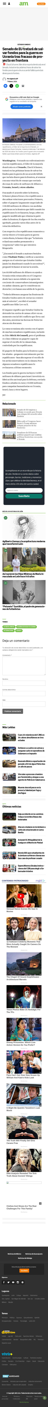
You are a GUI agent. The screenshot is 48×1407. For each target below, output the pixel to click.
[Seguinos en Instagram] (18, 1282)
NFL (35, 1339)
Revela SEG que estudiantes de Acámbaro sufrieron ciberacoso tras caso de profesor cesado (31, 856)
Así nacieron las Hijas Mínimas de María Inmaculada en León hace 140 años (23, 575)
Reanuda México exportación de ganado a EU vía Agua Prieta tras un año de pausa (31, 764)
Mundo (10, 1302)
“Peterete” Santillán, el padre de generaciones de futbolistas (23, 608)
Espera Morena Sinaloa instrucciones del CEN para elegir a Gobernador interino (31, 868)
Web (3, 700)
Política (12, 1317)
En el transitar (19, 1361)
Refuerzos (39, 1336)
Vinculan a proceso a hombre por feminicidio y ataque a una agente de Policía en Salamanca (31, 777)
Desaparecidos (6, 1321)
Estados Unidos (24, 44)
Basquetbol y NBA (26, 1339)
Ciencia (15, 1321)
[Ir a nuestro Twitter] (8, 1282)
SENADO (18, 630)
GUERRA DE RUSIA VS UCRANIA (26, 627)
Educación (41, 1361)
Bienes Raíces (6, 1384)
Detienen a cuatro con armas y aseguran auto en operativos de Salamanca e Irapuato (31, 751)
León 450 (32, 1321)
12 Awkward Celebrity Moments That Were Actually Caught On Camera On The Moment (24, 944)
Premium (5, 1317)
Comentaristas (7, 1339)
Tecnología (23, 1321)
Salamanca (33, 1295)
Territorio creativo (36, 1358)
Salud (34, 1361)
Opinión (36, 1317)
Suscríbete (41, 4)
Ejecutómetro (28, 1317)
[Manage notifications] (44, 1398)
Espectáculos (6, 1358)
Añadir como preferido (22, 107)
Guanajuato (5, 1295)
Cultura (26, 1358)
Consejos (5, 1364)
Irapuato (25, 1295)
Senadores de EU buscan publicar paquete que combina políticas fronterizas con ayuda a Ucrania (29, 435)
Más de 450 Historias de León (12, 511)
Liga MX (10, 1336)
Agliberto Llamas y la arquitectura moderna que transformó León (23, 543)
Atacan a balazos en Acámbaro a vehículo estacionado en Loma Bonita (32, 830)
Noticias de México (14, 1254)
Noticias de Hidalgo (25, 1258)
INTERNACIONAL (9, 630)
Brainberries (24, 914)
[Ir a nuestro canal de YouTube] (13, 1282)
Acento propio (17, 1358)
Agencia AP (14, 78)
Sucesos (19, 1317)
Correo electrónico (9, 690)
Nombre (5, 679)
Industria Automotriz (35, 1381)
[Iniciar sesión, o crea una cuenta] (9, 4)
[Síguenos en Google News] (22, 1282)
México (4, 1302)
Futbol (4, 1336)
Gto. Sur (30, 1298)
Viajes (28, 1361)
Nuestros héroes (28, 1336)
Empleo (30, 1384)
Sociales (11, 1361)
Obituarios (13, 1364)
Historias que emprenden (18, 1381)
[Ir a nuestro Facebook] (4, 1282)
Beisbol (16, 1339)
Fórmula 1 (41, 1339)
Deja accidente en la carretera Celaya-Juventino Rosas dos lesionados (30, 817)
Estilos (4, 1361)
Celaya (19, 1295)
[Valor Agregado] (11, 1376)
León (13, 1295)
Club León (18, 1336)
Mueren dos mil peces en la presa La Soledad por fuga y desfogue (29, 790)
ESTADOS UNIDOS (9, 627)
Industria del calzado (19, 1384)
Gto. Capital (6, 1298)
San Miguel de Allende (19, 1298)
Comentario (7, 655)
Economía (5, 1381)
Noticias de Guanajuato (34, 1254)
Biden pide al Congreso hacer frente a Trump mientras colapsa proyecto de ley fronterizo (29, 424)
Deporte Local (6, 1343)
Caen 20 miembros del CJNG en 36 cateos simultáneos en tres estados (31, 738)
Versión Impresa (24, 1402)
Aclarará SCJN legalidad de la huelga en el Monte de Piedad (30, 841)
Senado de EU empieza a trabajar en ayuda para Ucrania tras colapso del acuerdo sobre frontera (29, 413)
